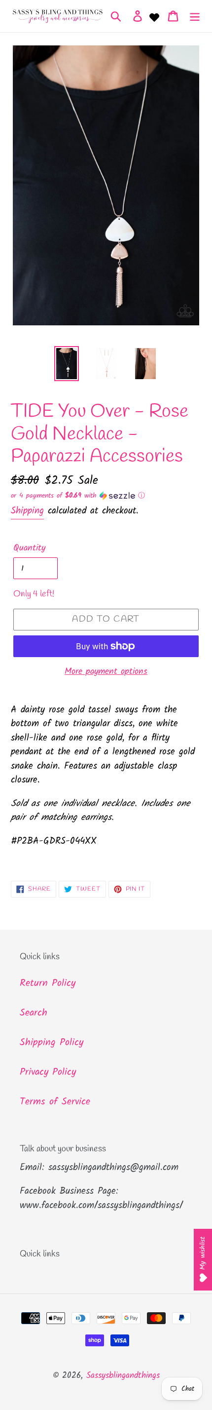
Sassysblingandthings (123, 1375)
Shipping (27, 511)
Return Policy (47, 983)
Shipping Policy (51, 1043)
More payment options (106, 671)
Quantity (29, 548)
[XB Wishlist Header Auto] (154, 16)
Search (33, 1013)
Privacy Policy (48, 1072)
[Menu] (195, 16)
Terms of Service (55, 1102)
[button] (106, 495)
